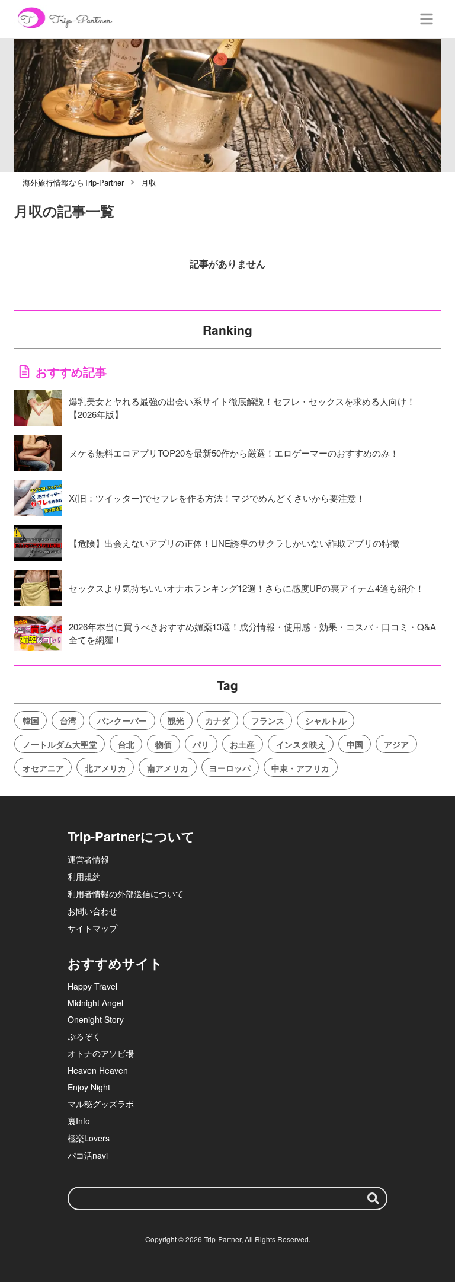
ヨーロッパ (230, 768)
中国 (355, 744)
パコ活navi (88, 1155)
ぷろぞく (84, 1036)
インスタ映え (301, 744)
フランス (267, 720)
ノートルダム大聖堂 (60, 744)
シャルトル (326, 720)
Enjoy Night (89, 1087)
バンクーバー (122, 720)
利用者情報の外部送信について (126, 894)
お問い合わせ (92, 911)
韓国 (31, 720)
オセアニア (43, 768)
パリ (201, 744)
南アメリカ (167, 768)
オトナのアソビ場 (101, 1053)
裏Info (79, 1121)
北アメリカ (105, 768)
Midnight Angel (95, 1003)
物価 (163, 744)
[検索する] (373, 1198)
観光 (176, 720)
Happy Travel (92, 986)
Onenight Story (96, 1019)
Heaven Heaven (98, 1070)
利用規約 (84, 876)
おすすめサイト (115, 962)
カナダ (217, 720)
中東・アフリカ (300, 768)
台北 (126, 744)
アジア (396, 744)
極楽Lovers (89, 1138)
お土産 (242, 744)
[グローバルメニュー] (426, 19)
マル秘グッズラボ (101, 1103)
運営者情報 (88, 859)
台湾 (68, 720)
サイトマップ (92, 928)
